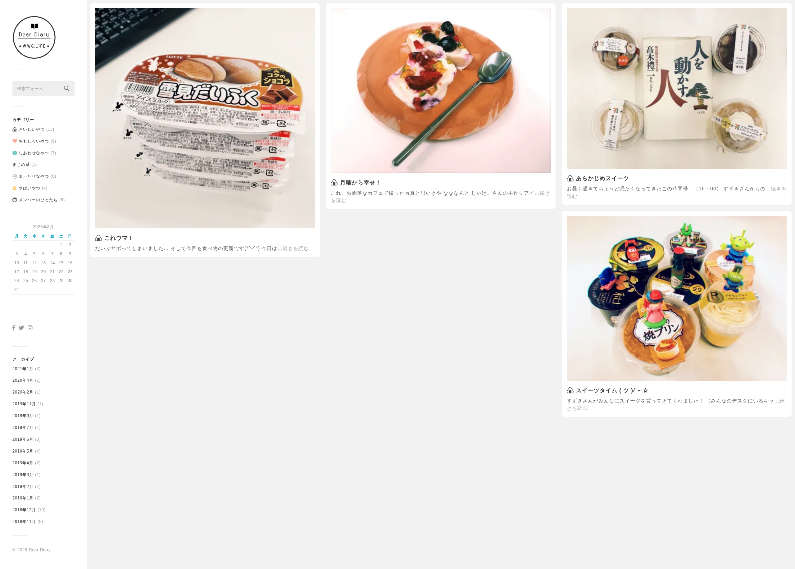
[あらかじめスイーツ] (677, 88)
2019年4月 (23, 463)
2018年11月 (24, 521)
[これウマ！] (205, 118)
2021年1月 (23, 368)
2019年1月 (23, 498)
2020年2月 (23, 392)
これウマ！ (119, 238)
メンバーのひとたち (38, 200)
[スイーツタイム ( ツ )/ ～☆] (677, 298)
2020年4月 (23, 380)
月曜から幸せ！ (360, 183)
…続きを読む (293, 248)
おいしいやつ (32, 129)
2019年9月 (23, 415)
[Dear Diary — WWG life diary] (43, 37)
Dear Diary (40, 550)
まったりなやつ (34, 176)
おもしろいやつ (34, 141)
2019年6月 (23, 439)
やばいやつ (29, 188)
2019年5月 (23, 451)
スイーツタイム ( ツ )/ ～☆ (612, 390)
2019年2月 (23, 486)
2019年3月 (23, 474)
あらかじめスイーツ (602, 178)
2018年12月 (24, 510)
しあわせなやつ (34, 153)
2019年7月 (23, 427)
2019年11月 (24, 404)
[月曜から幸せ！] (441, 90)
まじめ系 (21, 164)
